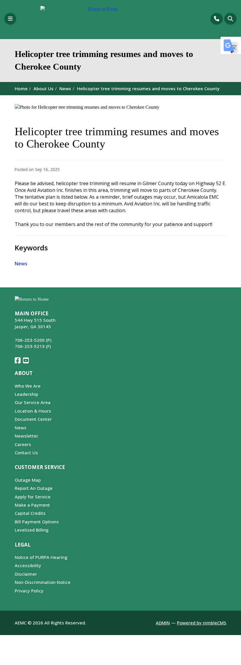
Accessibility (28, 565)
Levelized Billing (31, 530)
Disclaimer (26, 574)
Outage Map (28, 480)
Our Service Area (33, 402)
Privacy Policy (29, 591)
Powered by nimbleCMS (201, 623)
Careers (23, 444)
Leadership (26, 394)
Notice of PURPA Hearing (41, 557)
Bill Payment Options (37, 522)
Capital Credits (30, 513)
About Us (43, 88)
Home (21, 88)
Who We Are (28, 386)
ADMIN (163, 623)
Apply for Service (33, 497)
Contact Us (26, 452)
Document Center (33, 419)
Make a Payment (32, 505)
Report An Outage (34, 488)
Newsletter (26, 436)
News (65, 88)
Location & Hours (33, 411)
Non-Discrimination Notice (43, 582)
